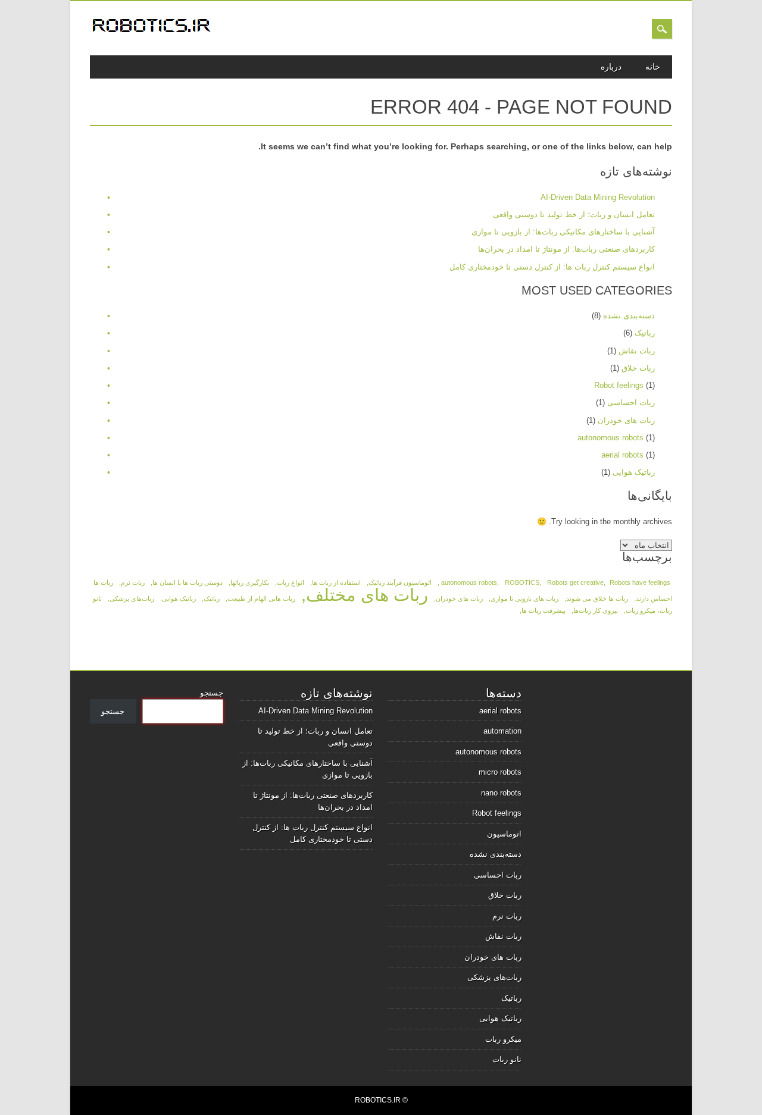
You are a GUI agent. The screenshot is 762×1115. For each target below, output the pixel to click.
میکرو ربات (503, 1039)
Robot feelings (619, 385)
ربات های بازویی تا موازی (524, 598)
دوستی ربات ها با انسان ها (187, 582)
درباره (611, 66)
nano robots (501, 792)
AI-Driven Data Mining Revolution (598, 197)
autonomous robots (610, 437)
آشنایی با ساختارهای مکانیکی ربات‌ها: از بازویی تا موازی (563, 231)
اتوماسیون (504, 833)
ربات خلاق (638, 368)
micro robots (500, 772)
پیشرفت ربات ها (543, 610)
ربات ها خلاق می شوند (597, 598)
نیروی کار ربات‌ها (595, 610)
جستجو (211, 692)
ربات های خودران (626, 420)
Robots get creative (575, 582)
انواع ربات (290, 582)
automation (502, 730)
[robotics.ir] (152, 34)
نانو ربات (506, 1059)
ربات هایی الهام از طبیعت (261, 598)
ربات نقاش (637, 350)
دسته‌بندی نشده (629, 315)
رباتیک (645, 332)
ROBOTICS (522, 582)
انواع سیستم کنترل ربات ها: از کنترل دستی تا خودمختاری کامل (552, 266)
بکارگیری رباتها (249, 582)
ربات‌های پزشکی (132, 598)
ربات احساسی (631, 402)
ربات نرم (133, 582)
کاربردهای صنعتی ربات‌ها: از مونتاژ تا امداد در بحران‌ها (566, 249)
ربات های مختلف (367, 595)
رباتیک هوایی (634, 472)
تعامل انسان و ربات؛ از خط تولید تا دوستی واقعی (574, 214)
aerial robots (622, 454)
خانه (652, 66)
